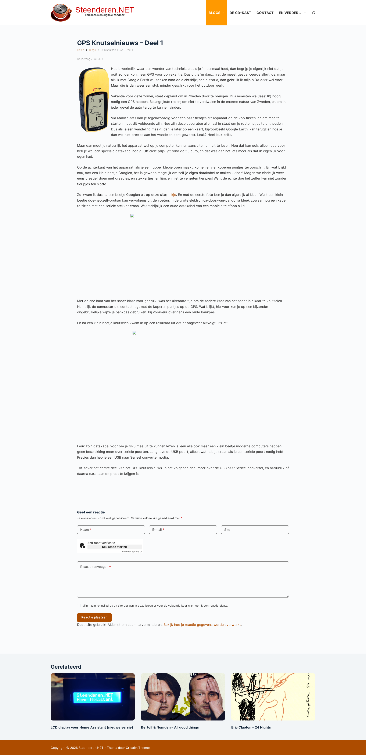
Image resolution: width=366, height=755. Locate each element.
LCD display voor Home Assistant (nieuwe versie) (92, 727)
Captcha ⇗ (132, 551)
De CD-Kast (240, 13)
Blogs (214, 13)
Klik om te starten (114, 547)
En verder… (290, 13)
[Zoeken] (313, 12)
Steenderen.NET (104, 10)
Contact (265, 13)
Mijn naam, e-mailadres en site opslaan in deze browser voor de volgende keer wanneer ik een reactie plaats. (155, 605)
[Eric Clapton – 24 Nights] (273, 696)
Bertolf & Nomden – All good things (170, 727)
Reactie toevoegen (95, 567)
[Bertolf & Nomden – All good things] (183, 696)
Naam (85, 530)
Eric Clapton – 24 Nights (251, 727)
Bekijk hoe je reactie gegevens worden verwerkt (202, 624)
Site (227, 530)
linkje (172, 194)
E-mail (158, 530)
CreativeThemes (138, 748)
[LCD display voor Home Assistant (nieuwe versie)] (93, 696)
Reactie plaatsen (94, 617)
